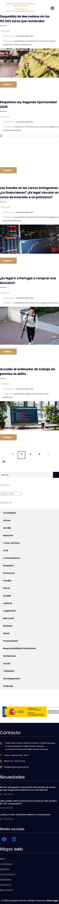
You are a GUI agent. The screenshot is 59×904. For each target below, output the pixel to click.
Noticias (7, 625)
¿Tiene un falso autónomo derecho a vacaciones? (25, 814)
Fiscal (6, 588)
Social (6, 663)
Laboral (7, 603)
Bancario (8, 535)
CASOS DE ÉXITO (8, 874)
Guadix (7, 595)
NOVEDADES (5, 880)
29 (3, 461)
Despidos (8, 565)
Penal (6, 633)
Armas (7, 520)
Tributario (8, 671)
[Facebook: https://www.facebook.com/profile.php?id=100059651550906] (4, 839)
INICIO (3, 859)
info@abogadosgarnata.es (16, 767)
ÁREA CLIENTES (6, 890)
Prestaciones (10, 640)
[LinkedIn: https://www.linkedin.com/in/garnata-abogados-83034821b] (14, 839)
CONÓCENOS (6, 864)
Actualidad (9, 512)
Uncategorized (11, 678)
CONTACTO (5, 885)
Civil (5, 550)
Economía (9, 573)
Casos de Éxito (11, 543)
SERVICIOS (4, 869)
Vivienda (8, 686)
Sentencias (9, 656)
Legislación (9, 610)
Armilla (7, 528)
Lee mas (7, 84)
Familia (7, 580)
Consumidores (11, 558)
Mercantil (8, 618)
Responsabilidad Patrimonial (19, 648)
